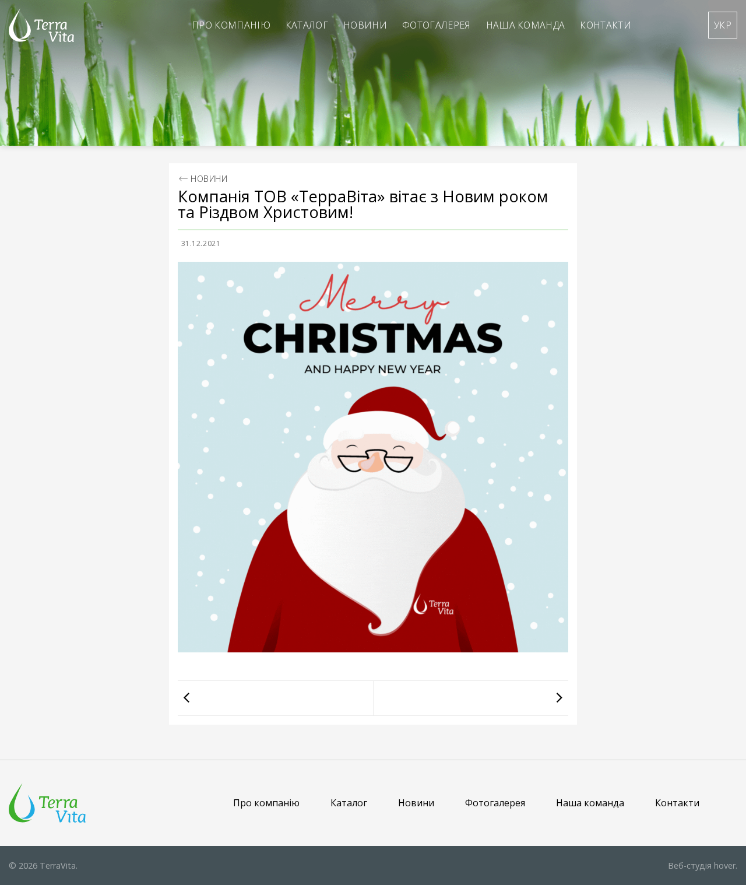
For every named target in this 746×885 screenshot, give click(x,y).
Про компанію (231, 25)
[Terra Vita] (41, 25)
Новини (365, 25)
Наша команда (525, 25)
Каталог (307, 25)
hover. (702, 865)
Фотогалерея (436, 25)
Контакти (605, 25)
